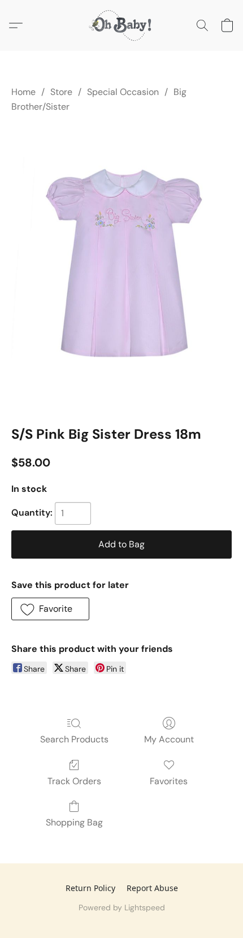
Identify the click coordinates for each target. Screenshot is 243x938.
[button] (121, 25)
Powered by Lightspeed (122, 907)
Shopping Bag (74, 822)
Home (23, 92)
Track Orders (74, 781)
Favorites (169, 781)
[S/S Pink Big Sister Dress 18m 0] (121, 267)
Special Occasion (123, 92)
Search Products (74, 739)
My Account (169, 739)
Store (61, 92)
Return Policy (90, 888)
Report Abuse (152, 888)
